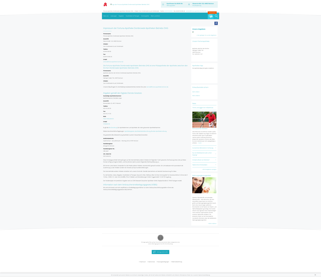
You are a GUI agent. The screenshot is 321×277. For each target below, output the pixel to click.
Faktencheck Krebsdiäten (199, 165)
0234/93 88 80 (168, 11)
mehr (200, 143)
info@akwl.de (106, 124)
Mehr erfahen (195, 92)
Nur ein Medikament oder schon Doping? (202, 154)
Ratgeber (121, 16)
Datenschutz (151, 262)
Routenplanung (197, 5)
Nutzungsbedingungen (163, 262)
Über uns (106, 16)
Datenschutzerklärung (204, 275)
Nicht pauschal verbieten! (199, 129)
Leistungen (114, 16)
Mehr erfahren (196, 95)
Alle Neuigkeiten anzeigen (209, 169)
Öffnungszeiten (171, 5)
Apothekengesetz (129, 131)
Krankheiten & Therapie (132, 16)
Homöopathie (145, 16)
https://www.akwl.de (108, 118)
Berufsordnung (113, 127)
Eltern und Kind (155, 16)
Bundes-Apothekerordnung (159, 131)
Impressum (143, 262)
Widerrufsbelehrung (177, 262)
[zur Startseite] (129, 4)
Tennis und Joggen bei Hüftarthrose (202, 108)
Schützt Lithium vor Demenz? (200, 160)
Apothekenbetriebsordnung (142, 131)
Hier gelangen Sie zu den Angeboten (206, 35)
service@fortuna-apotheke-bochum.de (196, 11)
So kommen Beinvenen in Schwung (202, 148)
